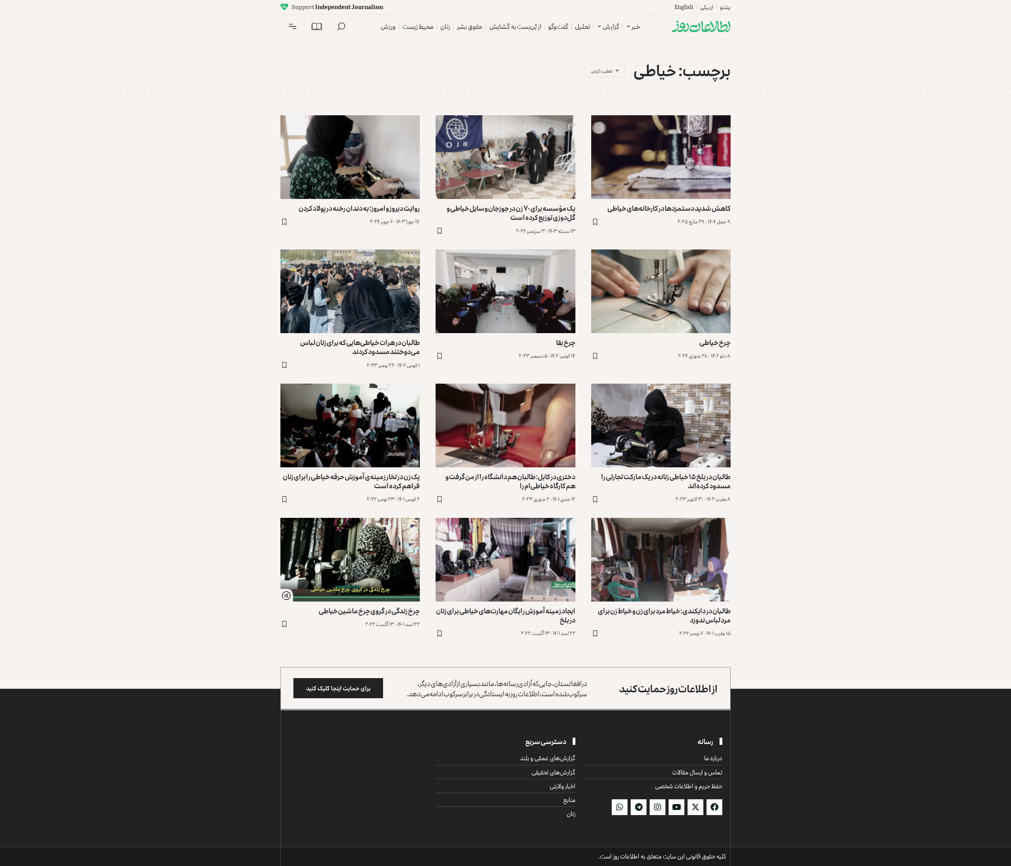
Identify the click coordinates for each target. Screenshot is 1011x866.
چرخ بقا (565, 342)
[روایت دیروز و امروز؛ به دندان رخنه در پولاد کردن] (350, 157)
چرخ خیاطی (715, 342)
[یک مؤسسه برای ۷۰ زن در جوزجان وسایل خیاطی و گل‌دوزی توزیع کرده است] (505, 157)
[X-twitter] (695, 807)
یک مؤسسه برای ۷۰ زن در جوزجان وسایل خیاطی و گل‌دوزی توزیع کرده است (511, 212)
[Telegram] (638, 807)
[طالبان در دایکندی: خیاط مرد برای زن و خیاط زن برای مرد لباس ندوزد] (661, 560)
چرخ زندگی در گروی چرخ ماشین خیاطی (369, 610)
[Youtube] (676, 807)
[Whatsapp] (620, 807)
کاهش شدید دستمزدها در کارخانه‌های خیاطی (669, 208)
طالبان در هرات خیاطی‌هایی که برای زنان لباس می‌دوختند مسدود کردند (360, 347)
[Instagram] (657, 807)
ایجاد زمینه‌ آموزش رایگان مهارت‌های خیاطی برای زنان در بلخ (505, 615)
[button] (341, 26)
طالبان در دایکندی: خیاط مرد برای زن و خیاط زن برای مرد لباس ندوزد (664, 615)
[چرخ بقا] (505, 291)
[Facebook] (714, 807)
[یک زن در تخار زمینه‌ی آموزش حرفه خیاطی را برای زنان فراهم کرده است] (350, 425)
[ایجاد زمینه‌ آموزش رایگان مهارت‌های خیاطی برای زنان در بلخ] (505, 560)
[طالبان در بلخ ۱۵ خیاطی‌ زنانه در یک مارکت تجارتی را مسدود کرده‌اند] (661, 425)
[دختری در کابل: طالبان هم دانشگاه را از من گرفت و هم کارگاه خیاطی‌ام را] (505, 425)
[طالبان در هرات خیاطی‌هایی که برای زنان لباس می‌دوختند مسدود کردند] (350, 291)
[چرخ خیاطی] (661, 291)
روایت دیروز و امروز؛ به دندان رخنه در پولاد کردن (359, 208)
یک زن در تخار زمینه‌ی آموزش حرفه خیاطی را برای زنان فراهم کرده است (351, 481)
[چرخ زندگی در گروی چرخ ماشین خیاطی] (350, 560)
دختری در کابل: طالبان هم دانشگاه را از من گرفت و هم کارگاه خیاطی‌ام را (510, 481)
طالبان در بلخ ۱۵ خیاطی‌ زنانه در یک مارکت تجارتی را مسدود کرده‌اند (666, 481)
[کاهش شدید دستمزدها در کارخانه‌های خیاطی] (661, 157)
